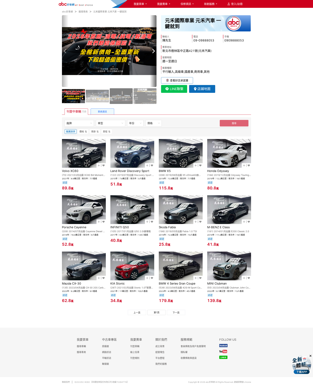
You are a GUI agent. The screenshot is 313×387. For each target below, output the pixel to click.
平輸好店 (106, 357)
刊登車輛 (134, 346)
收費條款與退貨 (189, 357)
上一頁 (137, 312)
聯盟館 (105, 363)
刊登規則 (134, 357)
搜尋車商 (83, 11)
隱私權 (184, 352)
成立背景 (159, 346)
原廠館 (105, 346)
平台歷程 (159, 357)
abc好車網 (67, 11)
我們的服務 (161, 363)
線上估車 (134, 352)
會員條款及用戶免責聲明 (193, 346)
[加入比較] (99, 165)
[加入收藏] (103, 165)
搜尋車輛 (81, 346)
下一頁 (176, 312)
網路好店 (106, 352)
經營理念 (159, 352)
